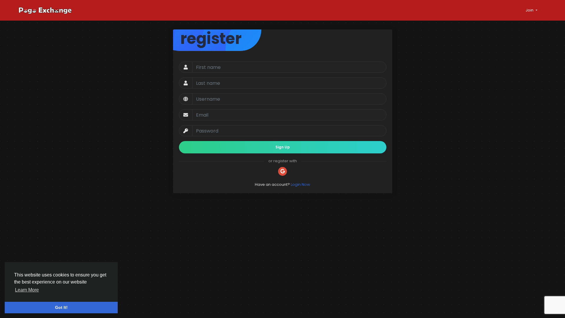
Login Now (300, 184)
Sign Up (282, 147)
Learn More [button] (27, 289)
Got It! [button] (61, 307)
